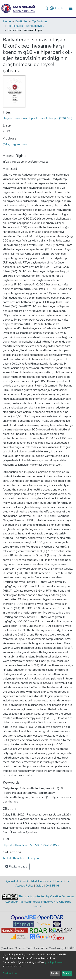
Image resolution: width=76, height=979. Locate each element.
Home (7, 21)
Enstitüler (21, 21)
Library (58, 881)
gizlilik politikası (53, 962)
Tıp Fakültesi (40, 21)
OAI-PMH (52, 886)
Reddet (55, 973)
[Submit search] (46, 8)
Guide (39, 886)
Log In (59, 8)
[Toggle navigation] (71, 8)
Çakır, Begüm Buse (15, 144)
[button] (51, 8)
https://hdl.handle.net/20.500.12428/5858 (31, 845)
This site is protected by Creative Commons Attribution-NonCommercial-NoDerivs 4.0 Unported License (39, 901)
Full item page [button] (17, 867)
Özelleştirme (10, 973)
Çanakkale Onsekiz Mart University (29, 881)
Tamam (67, 973)
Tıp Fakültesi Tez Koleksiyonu (25, 26)
